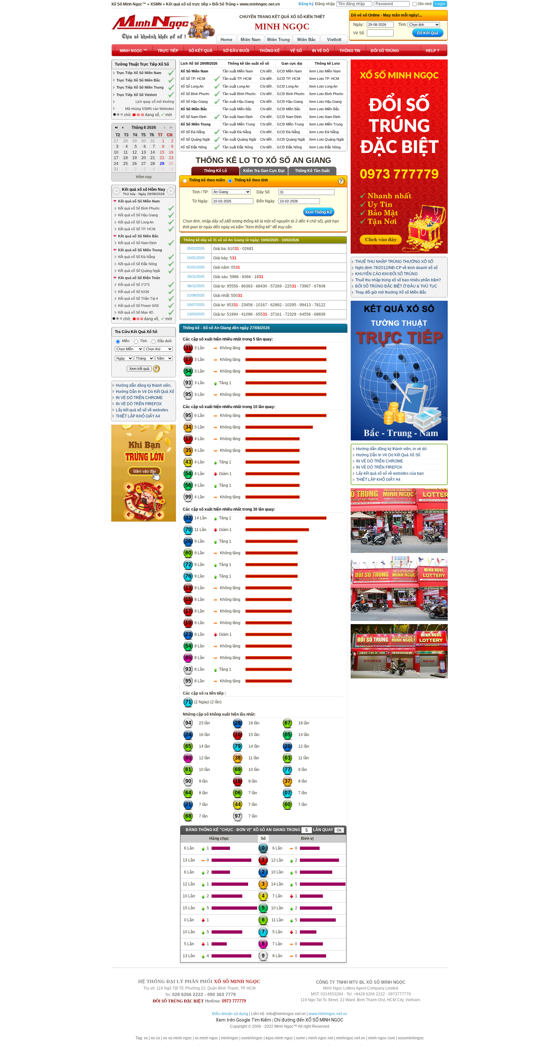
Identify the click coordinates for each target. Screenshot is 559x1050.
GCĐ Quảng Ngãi (291, 139)
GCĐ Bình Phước (291, 94)
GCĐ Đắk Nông (289, 147)
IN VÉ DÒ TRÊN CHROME (139, 397)
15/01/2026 (195, 258)
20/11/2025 (195, 276)
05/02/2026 (195, 248)
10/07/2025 (195, 305)
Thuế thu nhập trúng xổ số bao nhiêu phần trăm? (398, 280)
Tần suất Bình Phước (239, 94)
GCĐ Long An (288, 86)
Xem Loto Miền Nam (325, 71)
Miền (125, 341)
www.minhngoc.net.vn (328, 1014)
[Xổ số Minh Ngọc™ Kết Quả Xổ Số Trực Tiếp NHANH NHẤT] (163, 27)
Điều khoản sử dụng (230, 1014)
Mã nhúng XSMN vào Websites (149, 109)
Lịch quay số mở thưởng (155, 101)
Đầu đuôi (164, 341)
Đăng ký (306, 4)
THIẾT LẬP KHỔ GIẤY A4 (138, 416)
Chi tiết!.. (267, 71)
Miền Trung (278, 39)
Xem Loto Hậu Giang (325, 101)
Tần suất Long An (236, 86)
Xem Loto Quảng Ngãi (326, 139)
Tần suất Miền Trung (238, 124)
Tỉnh (143, 341)
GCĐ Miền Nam (289, 71)
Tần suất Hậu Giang (238, 101)
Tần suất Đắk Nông (237, 147)
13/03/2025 (195, 314)
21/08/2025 (195, 295)
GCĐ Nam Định (289, 117)
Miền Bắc (306, 39)
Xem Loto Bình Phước (326, 94)
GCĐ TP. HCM (288, 79)
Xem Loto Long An (323, 86)
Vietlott (334, 39)
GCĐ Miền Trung (290, 124)
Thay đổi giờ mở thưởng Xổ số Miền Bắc (390, 292)
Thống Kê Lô (215, 170)
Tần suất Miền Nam (237, 71)
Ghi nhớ (425, 4)
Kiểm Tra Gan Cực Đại (263, 170)
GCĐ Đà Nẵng (288, 132)
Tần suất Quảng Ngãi (239, 139)
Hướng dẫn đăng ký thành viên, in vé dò (391, 449)
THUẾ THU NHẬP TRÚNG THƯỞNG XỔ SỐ (394, 261)
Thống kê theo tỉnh (250, 180)
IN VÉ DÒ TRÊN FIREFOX (139, 404)
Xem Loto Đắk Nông (325, 147)
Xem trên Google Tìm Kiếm (243, 1020)
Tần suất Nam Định (237, 117)
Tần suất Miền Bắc (237, 109)
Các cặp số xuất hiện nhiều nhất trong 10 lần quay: (229, 407)
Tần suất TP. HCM (236, 79)
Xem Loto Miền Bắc (324, 109)
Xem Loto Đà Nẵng (324, 132)
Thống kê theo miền (206, 180)
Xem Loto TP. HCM (324, 79)
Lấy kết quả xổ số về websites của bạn (390, 473)
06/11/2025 (195, 286)
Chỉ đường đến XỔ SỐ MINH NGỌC (308, 1020)
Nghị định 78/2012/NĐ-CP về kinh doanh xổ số (396, 267)
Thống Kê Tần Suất (312, 170)
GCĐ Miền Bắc (289, 109)
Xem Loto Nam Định (324, 117)
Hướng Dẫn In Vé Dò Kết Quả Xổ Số (388, 455)
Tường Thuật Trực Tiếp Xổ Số (142, 64)
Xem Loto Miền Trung (326, 124)
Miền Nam (251, 39)
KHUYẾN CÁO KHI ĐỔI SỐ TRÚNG (386, 274)
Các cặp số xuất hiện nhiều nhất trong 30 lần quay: (229, 509)
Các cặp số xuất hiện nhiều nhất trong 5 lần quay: (228, 339)
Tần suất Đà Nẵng (236, 132)
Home (226, 39)
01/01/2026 (195, 267)
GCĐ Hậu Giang (290, 101)
